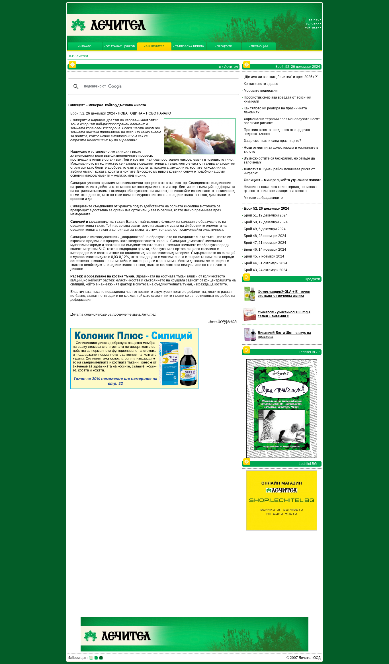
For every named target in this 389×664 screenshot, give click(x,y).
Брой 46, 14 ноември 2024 (265, 250)
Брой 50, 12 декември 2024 (266, 222)
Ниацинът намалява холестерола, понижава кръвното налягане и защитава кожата (280, 189)
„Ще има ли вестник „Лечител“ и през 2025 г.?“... (282, 77)
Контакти (312, 27)
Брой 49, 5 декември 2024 (265, 229)
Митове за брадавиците (263, 198)
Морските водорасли (261, 91)
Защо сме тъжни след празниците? (272, 141)
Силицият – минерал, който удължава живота (283, 180)
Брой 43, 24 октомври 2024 (265, 270)
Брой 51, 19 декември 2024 (266, 215)
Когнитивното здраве (261, 84)
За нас (314, 19)
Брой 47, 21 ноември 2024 (265, 243)
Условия (313, 23)
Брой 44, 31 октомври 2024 (265, 263)
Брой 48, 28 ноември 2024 (265, 236)
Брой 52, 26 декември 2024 (266, 209)
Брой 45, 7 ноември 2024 (264, 256)
